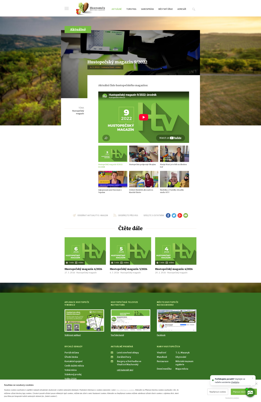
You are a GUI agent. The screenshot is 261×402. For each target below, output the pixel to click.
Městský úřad (165, 9)
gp (179, 215)
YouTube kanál (117, 335)
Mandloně (162, 357)
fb (168, 215)
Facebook (161, 335)
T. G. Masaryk (182, 352)
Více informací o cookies (125, 390)
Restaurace (162, 361)
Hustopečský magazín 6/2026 (83, 269)
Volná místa (71, 370)
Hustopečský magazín (78, 112)
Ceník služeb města (74, 365)
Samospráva (147, 9)
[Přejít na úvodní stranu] (90, 8)
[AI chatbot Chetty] (250, 392)
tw (173, 215)
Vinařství (161, 352)
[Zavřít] (256, 383)
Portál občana (72, 352)
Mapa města (181, 368)
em (185, 215)
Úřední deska (71, 357)
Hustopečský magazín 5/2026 (128, 269)
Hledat (193, 9)
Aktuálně (117, 9)
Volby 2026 (71, 378)
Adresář (181, 9)
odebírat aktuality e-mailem (92, 215)
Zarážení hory (124, 357)
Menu (67, 8)
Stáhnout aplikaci (73, 335)
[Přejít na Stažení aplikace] (84, 320)
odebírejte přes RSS (128, 215)
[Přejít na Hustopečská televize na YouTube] (130, 320)
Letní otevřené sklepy (128, 352)
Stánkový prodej (73, 374)
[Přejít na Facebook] (176, 320)
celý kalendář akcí (125, 370)
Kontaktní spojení (73, 361)
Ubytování (180, 357)
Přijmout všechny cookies (244, 392)
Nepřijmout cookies (217, 392)
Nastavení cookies (232, 398)
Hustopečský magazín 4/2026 (174, 269)
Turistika (131, 9)
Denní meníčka (164, 368)
